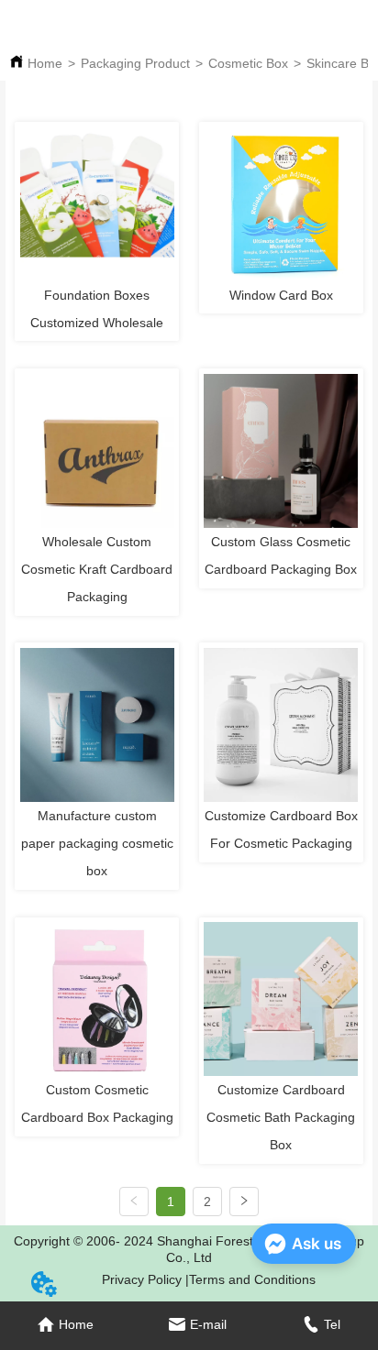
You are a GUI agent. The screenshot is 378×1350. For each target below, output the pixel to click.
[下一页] (244, 1201)
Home (45, 63)
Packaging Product (135, 63)
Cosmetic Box (248, 63)
